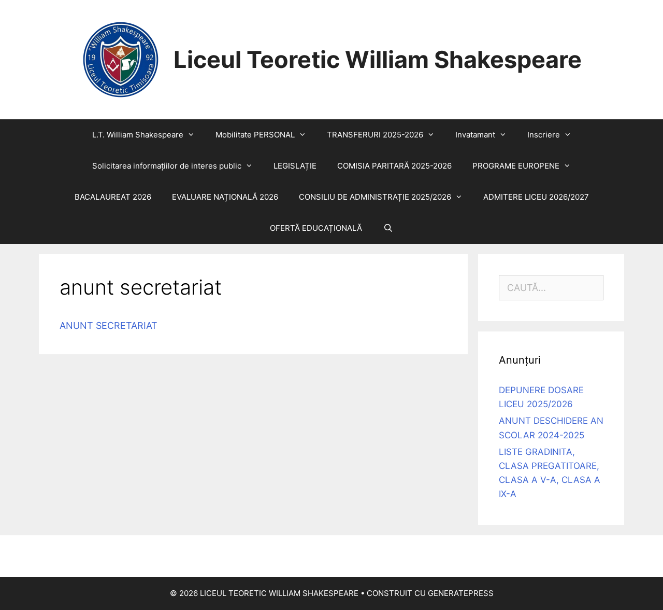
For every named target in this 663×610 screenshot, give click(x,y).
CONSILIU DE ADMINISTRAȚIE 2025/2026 (375, 197)
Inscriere (543, 135)
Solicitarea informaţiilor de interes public (166, 166)
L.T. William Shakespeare (137, 135)
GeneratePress (461, 593)
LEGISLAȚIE (294, 166)
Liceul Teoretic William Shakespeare (378, 59)
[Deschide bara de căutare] (387, 228)
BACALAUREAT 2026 (113, 197)
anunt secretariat (108, 325)
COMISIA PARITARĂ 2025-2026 (394, 166)
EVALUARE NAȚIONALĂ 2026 (225, 197)
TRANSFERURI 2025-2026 (375, 135)
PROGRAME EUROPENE (515, 166)
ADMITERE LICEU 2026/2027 (536, 197)
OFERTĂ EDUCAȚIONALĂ (316, 228)
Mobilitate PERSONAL (255, 135)
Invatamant (475, 135)
